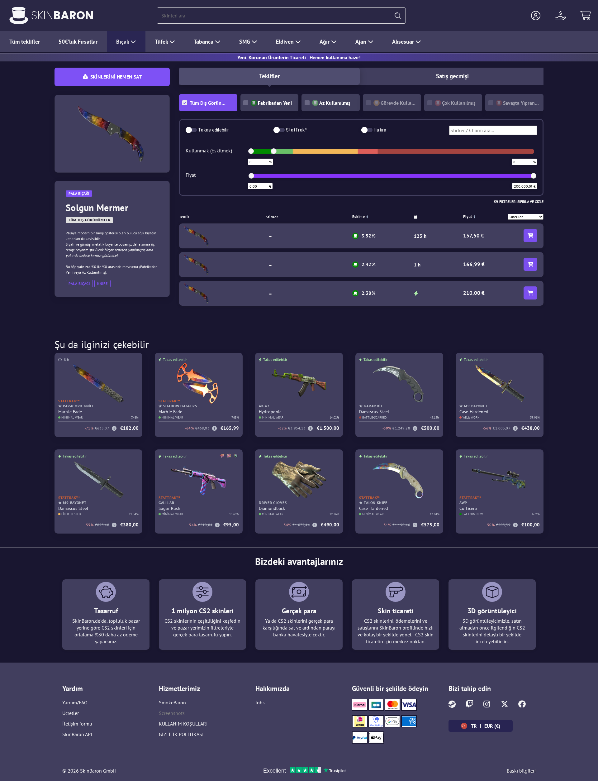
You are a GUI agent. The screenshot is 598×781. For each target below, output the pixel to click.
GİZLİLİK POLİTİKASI (181, 734)
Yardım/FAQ (75, 702)
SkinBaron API (77, 734)
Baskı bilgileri (521, 771)
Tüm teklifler (24, 41)
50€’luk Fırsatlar (78, 41)
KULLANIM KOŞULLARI (183, 724)
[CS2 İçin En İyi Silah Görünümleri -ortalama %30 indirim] (18, 15)
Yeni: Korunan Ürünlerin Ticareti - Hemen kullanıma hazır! (299, 57)
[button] (535, 15)
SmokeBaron (172, 702)
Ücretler (70, 713)
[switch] (191, 130)
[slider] (251, 151)
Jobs (260, 702)
